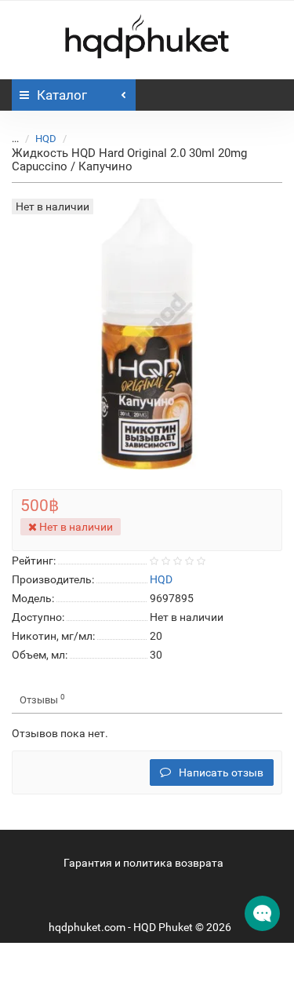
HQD (45, 138)
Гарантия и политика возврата (143, 862)
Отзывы (42, 699)
